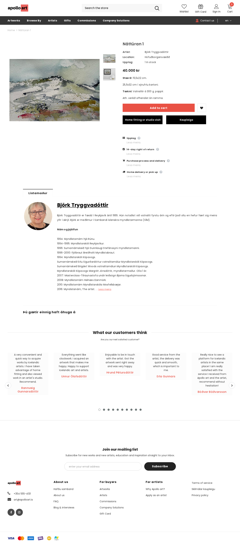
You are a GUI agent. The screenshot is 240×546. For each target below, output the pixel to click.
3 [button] (109, 410)
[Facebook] (11, 512)
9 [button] (136, 410)
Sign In (216, 11)
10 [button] (141, 410)
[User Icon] (216, 6)
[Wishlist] (201, 108)
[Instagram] (19, 512)
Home (11, 30)
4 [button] (113, 410)
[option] (54, 90)
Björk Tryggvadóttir (156, 52)
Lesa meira (104, 289)
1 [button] (99, 410)
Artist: (126, 52)
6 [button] (122, 410)
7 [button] (127, 410)
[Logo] (18, 8)
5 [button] (118, 410)
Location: (129, 57)
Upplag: (128, 62)
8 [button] (131, 410)
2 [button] (104, 410)
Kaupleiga (186, 120)
